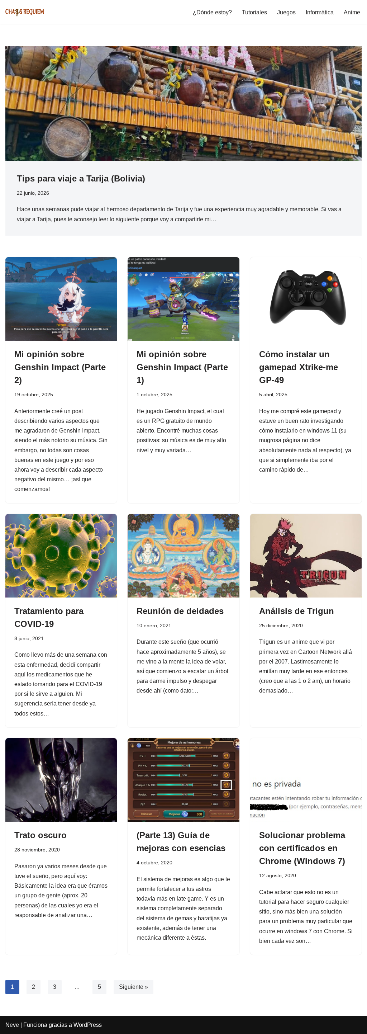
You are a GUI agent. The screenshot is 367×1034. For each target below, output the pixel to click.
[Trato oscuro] (61, 780)
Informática (320, 12)
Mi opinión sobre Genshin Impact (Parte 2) (60, 367)
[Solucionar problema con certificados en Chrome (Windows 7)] (306, 780)
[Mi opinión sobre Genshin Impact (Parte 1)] (183, 299)
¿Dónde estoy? (212, 12)
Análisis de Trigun (296, 611)
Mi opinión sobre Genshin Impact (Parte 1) (182, 367)
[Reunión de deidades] (183, 556)
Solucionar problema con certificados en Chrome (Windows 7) (302, 848)
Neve (12, 1025)
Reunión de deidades (180, 611)
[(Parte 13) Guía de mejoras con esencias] (183, 780)
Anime (352, 12)
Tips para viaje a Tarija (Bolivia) (81, 178)
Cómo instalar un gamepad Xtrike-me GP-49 (298, 367)
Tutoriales (254, 12)
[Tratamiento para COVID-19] (61, 556)
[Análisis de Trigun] (306, 556)
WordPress (87, 1025)
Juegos (286, 12)
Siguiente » (133, 987)
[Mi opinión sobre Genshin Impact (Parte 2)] (61, 299)
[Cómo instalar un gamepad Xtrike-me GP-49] (306, 299)
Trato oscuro (40, 835)
